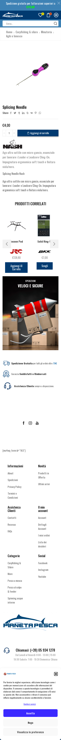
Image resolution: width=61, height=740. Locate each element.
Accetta (30, 713)
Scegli (45, 266)
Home (9, 32)
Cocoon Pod (16, 241)
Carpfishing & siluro (27, 32)
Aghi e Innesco (14, 36)
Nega (30, 722)
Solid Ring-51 (44, 241)
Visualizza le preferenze (30, 732)
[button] (56, 674)
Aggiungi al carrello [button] (16, 267)
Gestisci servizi (30, 704)
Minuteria (46, 32)
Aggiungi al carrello (39, 133)
